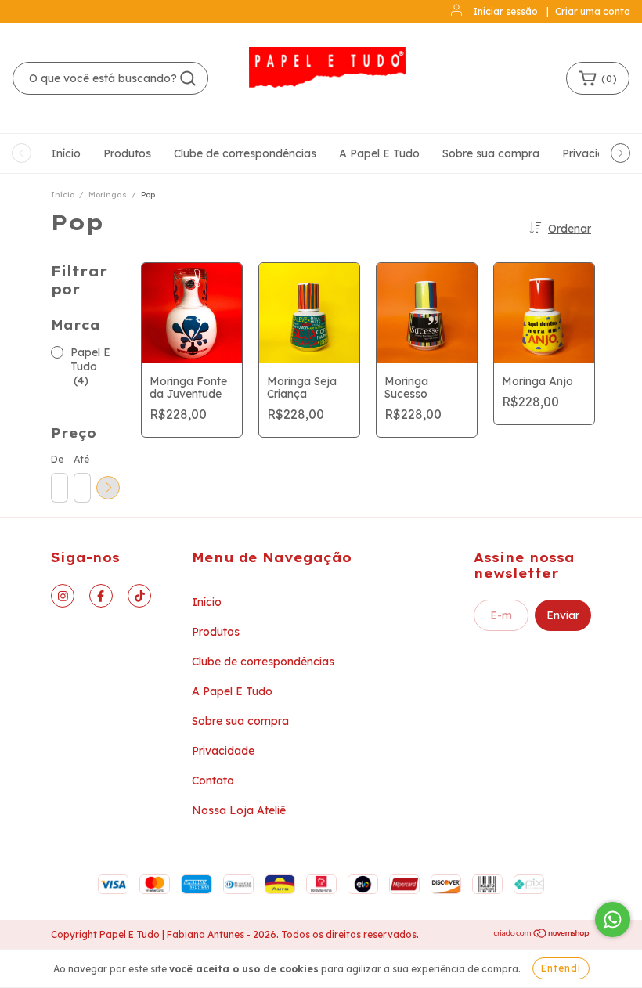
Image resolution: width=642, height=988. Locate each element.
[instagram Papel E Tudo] (62, 596)
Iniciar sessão (505, 11)
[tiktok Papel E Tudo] (139, 596)
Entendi (561, 968)
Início (66, 153)
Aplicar (108, 487)
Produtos (127, 153)
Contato (213, 780)
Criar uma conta (592, 11)
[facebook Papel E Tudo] (101, 596)
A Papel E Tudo (379, 153)
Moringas (107, 194)
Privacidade (593, 153)
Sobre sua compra (490, 153)
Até (81, 459)
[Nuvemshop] (542, 935)
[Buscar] (188, 78)
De (57, 459)
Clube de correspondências (245, 153)
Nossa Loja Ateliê (239, 810)
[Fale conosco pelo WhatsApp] (612, 919)
